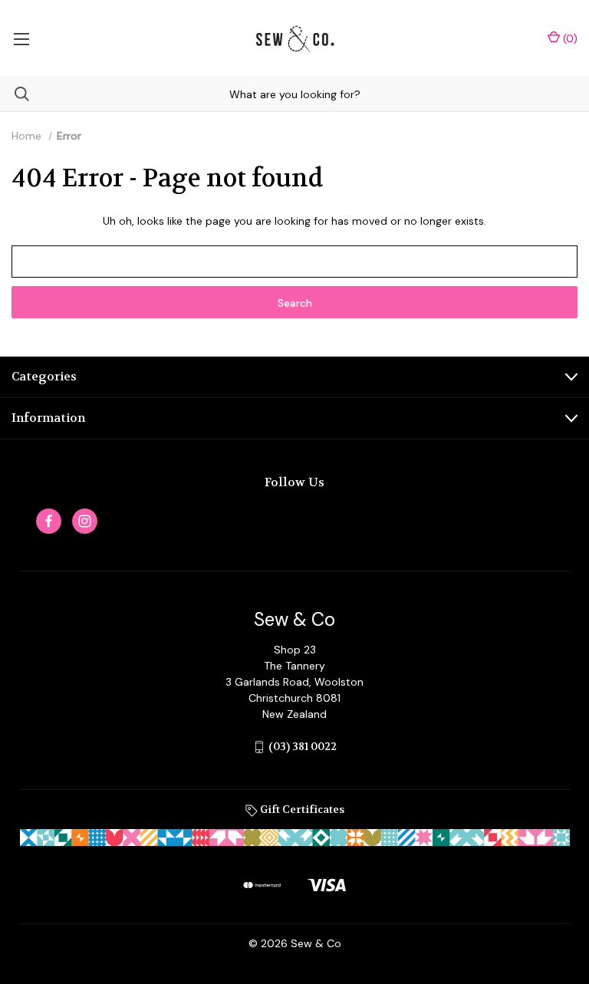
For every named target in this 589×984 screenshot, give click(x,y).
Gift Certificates (301, 809)
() (568, 38)
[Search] (14, 94)
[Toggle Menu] (21, 38)
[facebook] (48, 521)
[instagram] (84, 521)
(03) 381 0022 (302, 746)
